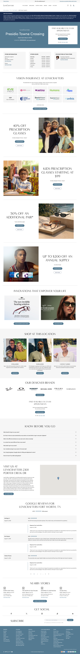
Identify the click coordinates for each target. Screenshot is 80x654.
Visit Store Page (6, 597)
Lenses (49, 5)
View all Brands (6, 639)
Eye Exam (55, 5)
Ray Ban (5, 631)
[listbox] (40, 545)
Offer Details (19, 141)
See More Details (64, 59)
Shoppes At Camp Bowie (48, 590)
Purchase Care (44, 638)
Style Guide (43, 635)
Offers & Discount (31, 631)
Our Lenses (18, 636)
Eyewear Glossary (19, 641)
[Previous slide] (26, 1)
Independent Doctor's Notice (57, 636)
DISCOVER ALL (40, 395)
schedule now (62, 38)
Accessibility (68, 632)
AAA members (31, 636)
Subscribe (17, 621)
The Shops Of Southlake (30, 590)
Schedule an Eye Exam (20, 638)
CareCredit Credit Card (32, 635)
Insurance (30, 632)
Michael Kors (5, 636)
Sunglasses (31, 5)
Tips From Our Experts (20, 643)
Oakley (4, 632)
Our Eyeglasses (19, 631)
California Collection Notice (58, 639)
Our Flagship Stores (69, 634)
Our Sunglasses (19, 632)
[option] (40, 564)
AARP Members (31, 638)
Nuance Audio (43, 631)
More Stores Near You (40, 601)
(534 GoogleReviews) (31, 40)
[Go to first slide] (54, 1)
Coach (4, 635)
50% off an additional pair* (40, 1)
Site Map (67, 638)
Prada (4, 638)
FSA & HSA (30, 634)
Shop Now (19, 145)
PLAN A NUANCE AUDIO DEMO (21, 323)
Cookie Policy (55, 641)
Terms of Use (55, 632)
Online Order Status (44, 639)
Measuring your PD (19, 642)
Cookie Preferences (57, 646)
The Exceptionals (6, 641)
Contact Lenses (39, 5)
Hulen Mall (63, 590)
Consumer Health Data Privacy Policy (57, 643)
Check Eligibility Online (40, 108)
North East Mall (8, 590)
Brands (45, 5)
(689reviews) (45, 511)
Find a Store (6, 1)
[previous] (30, 573)
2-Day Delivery (44, 632)
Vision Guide (18, 639)
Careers (67, 635)
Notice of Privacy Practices (58, 645)
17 (45, 574)
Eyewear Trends (19, 635)
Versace (4, 634)
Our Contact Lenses (19, 634)
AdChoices (55, 638)
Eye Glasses (25, 5)
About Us (67, 631)
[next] (49, 574)
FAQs (42, 642)
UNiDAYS (30, 639)
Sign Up (70, 620)
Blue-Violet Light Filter (20, 645)
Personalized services (45, 636)
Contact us (43, 643)
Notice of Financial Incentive (58, 634)
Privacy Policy (56, 631)
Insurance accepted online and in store (68, 1)
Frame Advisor (43, 634)
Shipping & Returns (44, 641)
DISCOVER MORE (58, 323)
